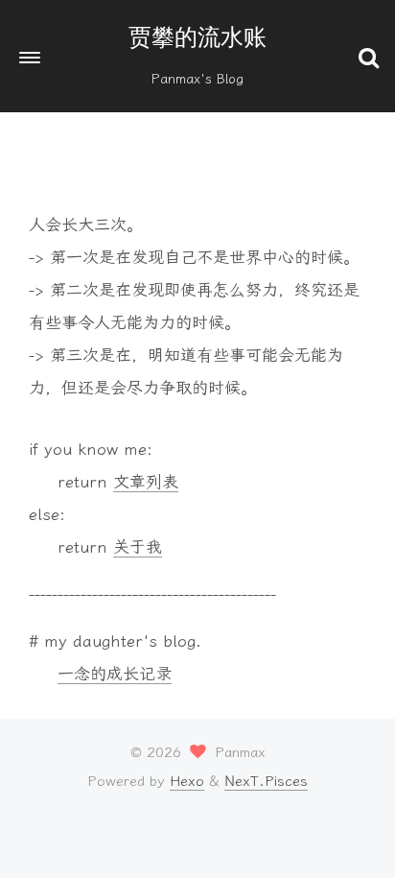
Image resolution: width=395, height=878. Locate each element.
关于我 (137, 547)
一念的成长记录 (115, 673)
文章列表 (145, 481)
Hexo (187, 781)
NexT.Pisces (266, 781)
